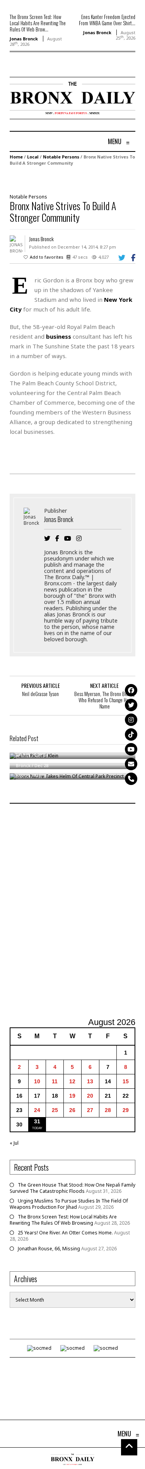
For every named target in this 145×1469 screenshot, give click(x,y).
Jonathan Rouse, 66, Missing (49, 1248)
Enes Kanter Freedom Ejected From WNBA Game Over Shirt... (107, 20)
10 (37, 1081)
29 (126, 1110)
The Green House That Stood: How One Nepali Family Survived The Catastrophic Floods (72, 1188)
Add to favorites (46, 257)
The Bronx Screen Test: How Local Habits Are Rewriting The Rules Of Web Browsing (63, 1219)
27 (90, 1110)
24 (37, 1110)
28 (108, 1110)
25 (55, 1110)
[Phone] (131, 779)
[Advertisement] (72, 911)
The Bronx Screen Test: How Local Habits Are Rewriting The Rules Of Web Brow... (38, 23)
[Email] (131, 764)
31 (37, 1121)
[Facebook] (131, 690)
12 (72, 1081)
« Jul (14, 1143)
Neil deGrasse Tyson (40, 694)
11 (55, 1081)
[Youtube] (131, 749)
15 (126, 1081)
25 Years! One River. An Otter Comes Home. (65, 1232)
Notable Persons (61, 157)
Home (16, 157)
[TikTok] (131, 734)
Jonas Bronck (24, 39)
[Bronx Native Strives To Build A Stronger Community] (71, 179)
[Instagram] (131, 720)
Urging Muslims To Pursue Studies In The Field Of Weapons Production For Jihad (69, 1203)
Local (33, 157)
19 (72, 1096)
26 (72, 1110)
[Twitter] (131, 705)
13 (90, 1081)
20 (90, 1096)
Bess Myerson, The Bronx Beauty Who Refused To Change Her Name (104, 700)
